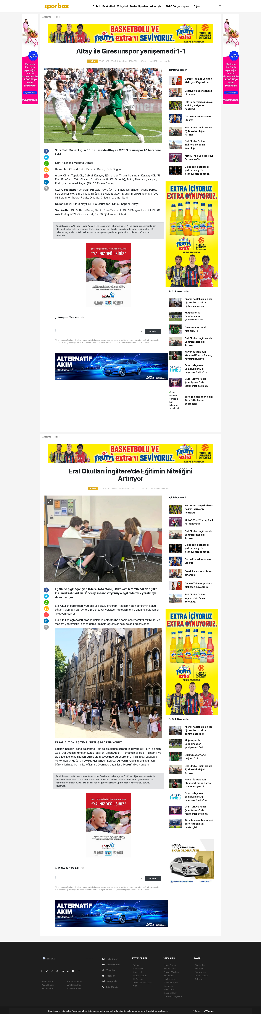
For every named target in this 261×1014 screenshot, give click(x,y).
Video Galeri (112, 964)
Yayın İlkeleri (48, 985)
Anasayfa (47, 17)
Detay (197, 1011)
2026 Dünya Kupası (177, 6)
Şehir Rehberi (170, 993)
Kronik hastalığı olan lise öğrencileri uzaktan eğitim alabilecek (199, 303)
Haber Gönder (74, 988)
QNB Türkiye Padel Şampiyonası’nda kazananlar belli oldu (196, 383)
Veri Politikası (48, 988)
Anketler (199, 968)
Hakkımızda (47, 981)
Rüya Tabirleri (201, 975)
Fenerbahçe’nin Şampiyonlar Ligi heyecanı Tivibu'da (196, 369)
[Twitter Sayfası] (48, 971)
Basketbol (108, 6)
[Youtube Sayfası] (58, 971)
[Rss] (69, 971)
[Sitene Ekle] (80, 971)
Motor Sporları (139, 6)
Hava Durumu (170, 965)
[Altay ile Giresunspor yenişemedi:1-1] (103, 105)
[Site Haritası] (74, 971)
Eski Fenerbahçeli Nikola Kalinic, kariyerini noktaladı (199, 106)
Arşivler (110, 975)
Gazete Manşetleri (173, 996)
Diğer (197, 6)
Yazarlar (110, 970)
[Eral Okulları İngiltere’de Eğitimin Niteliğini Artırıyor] (103, 538)
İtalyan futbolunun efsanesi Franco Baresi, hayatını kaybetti (198, 355)
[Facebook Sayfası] (43, 971)
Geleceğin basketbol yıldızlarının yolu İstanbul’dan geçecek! (197, 170)
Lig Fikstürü (169, 979)
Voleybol (122, 6)
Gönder (152, 331)
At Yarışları (156, 6)
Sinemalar (168, 986)
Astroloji (199, 979)
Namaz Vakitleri (171, 972)
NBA (135, 986)
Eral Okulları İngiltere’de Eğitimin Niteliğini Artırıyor (198, 131)
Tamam (210, 1011)
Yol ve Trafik (170, 968)
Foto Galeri (112, 959)
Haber (57, 437)
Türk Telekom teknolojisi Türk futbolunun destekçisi (199, 400)
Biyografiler (200, 972)
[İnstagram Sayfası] (53, 971)
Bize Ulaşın (112, 987)
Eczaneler (169, 975)
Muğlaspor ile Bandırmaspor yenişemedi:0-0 (194, 316)
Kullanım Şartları (74, 981)
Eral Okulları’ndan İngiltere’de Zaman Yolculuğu (195, 145)
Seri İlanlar (169, 989)
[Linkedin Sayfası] (64, 971)
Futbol (96, 6)
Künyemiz (111, 981)
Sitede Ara (200, 965)
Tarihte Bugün (171, 982)
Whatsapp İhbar (74, 985)
